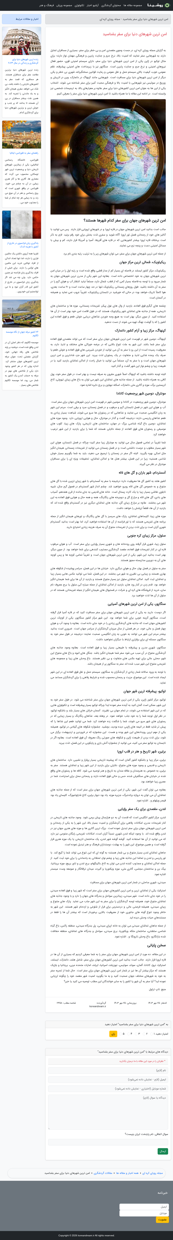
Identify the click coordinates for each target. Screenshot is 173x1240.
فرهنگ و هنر (47, 5)
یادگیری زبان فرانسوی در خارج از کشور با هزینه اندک (22, 245)
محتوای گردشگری (111, 5)
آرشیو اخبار (93, 5)
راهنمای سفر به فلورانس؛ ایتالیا (24, 153)
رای (113, 1034)
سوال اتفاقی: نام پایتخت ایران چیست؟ (146, 1134)
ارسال (163, 1151)
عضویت (162, 1219)
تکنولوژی (79, 5)
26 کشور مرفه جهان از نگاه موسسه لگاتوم (22, 333)
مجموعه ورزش (64, 5)
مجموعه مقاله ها (132, 5)
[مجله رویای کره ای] (158, 5)
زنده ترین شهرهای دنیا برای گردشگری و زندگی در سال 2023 (23, 61)
